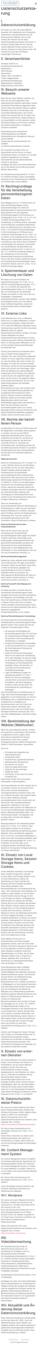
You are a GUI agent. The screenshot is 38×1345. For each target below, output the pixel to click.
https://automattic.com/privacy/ (13, 1233)
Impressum (25, 1339)
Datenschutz (13, 1339)
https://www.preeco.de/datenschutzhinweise (18, 1124)
